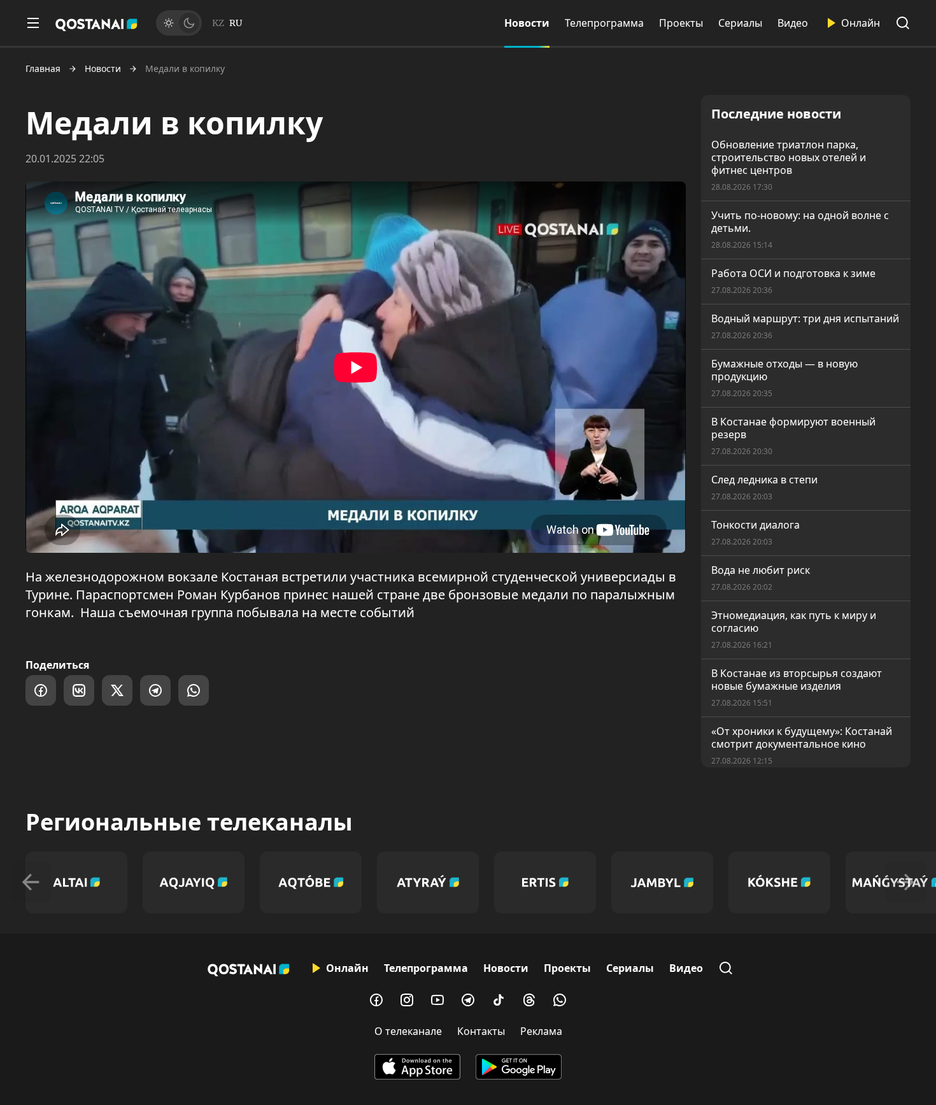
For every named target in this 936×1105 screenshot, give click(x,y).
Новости (527, 23)
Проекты (681, 23)
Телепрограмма (604, 23)
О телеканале (408, 1031)
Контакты (481, 1031)
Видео (792, 23)
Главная (42, 69)
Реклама (541, 1031)
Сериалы (740, 23)
